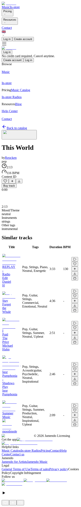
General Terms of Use (16, 469)
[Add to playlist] (12, 181)
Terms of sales (40, 469)
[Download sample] (19, 181)
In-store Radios (31, 450)
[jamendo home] (9, 3)
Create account (23, 39)
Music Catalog (11, 450)
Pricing (7, 11)
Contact (7, 27)
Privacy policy (58, 469)
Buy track (9, 185)
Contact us (17, 454)
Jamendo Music (37, 461)
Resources (9, 19)
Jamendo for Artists (14, 461)
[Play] (19, 134)
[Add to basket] (74, 278)
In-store (15, 7)
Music (6, 7)
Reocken (11, 157)
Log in (7, 39)
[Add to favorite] (5, 181)
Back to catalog (17, 128)
